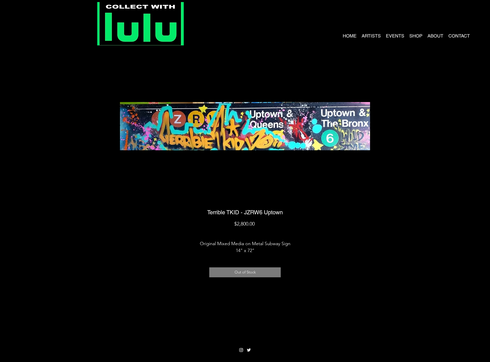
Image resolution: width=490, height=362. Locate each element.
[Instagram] (241, 350)
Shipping (245, 232)
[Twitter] (248, 350)
